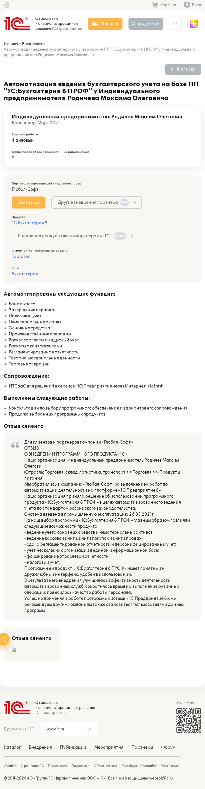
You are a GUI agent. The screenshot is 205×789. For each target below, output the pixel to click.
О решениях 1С (32, 766)
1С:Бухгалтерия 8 (29, 223)
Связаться (29, 202)
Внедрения (32, 44)
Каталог (12, 747)
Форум (168, 747)
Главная (11, 44)
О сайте (10, 766)
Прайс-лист (57, 766)
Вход (196, 5)
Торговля (21, 256)
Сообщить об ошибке (139, 766)
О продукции (146, 23)
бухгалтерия (25, 274)
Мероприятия (109, 747)
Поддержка (80, 766)
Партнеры (142, 747)
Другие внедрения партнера (93, 202)
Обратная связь (106, 766)
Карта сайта (170, 766)
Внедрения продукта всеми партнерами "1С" (72, 236)
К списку (186, 69)
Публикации (73, 747)
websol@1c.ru (161, 778)
